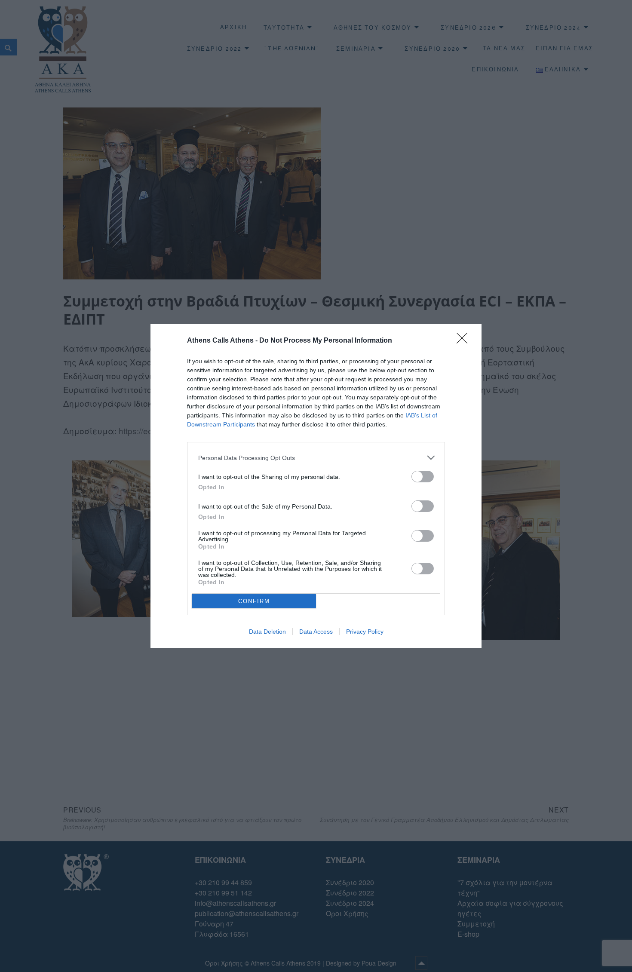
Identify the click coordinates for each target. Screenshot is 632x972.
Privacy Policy (364, 631)
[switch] (422, 476)
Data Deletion (267, 631)
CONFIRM (254, 601)
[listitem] (316, 457)
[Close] (465, 341)
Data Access (316, 631)
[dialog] (316, 486)
